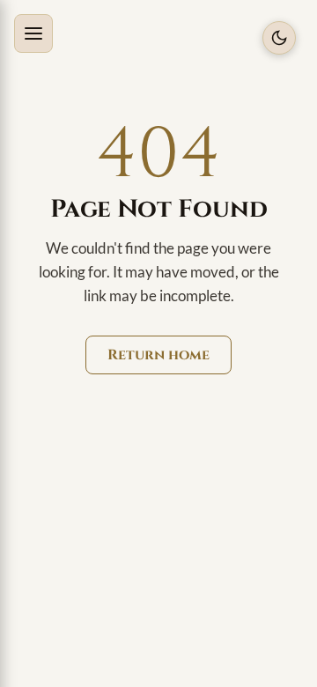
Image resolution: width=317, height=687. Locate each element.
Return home (158, 355)
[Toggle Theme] (279, 38)
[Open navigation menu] (33, 33)
